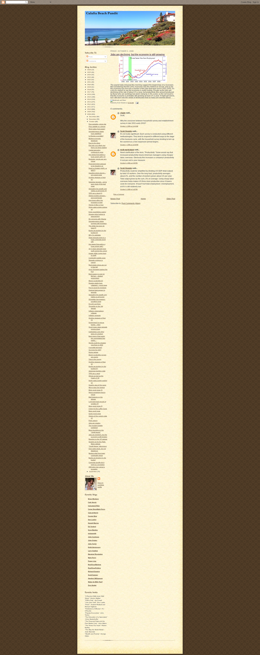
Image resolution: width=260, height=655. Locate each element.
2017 (89, 92)
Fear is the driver (94, 143)
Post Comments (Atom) (131, 203)
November (93, 119)
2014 (89, 99)
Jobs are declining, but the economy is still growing (137, 54)
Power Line (92, 561)
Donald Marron (93, 523)
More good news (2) (95, 406)
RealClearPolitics (94, 568)
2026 (89, 70)
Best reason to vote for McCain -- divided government (97, 276)
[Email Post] (136, 103)
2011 (89, 107)
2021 (89, 82)
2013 (89, 102)
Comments (92, 61)
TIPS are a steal (94, 373)
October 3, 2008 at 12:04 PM (129, 145)
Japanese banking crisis (97, 371)
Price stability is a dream (97, 126)
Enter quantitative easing (97, 212)
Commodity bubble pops (97, 258)
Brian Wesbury (93, 499)
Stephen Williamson (95, 578)
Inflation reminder (95, 315)
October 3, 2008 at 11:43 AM (129, 126)
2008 (89, 114)
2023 (89, 77)
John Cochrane (93, 537)
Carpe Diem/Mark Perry (96, 509)
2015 (89, 97)
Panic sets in (93, 420)
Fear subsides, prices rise (97, 124)
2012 (89, 104)
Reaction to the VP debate (98, 439)
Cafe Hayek (92, 502)
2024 (89, 74)
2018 (89, 89)
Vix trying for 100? (95, 350)
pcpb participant (127, 150)
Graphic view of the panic (97, 385)
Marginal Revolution (95, 554)
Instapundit (92, 533)
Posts (90, 57)
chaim (122, 113)
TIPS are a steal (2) (95, 193)
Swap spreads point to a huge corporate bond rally (97, 240)
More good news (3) (95, 390)
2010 (89, 109)
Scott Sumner (93, 575)
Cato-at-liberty (93, 513)
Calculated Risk (94, 506)
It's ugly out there (95, 304)
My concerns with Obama (97, 219)
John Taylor (92, 544)
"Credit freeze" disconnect (98, 446)
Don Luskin (92, 519)
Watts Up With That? (95, 582)
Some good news (95, 413)
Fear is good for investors (97, 287)
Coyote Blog (92, 516)
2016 (89, 94)
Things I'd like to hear (96, 205)
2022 (89, 79)
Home (143, 199)
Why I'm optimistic (95, 235)
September (93, 471)
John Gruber (92, 540)
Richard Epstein (94, 571)
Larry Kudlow (93, 551)
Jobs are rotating (94, 423)
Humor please (93, 352)
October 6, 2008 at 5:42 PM (129, 189)
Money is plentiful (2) (96, 281)
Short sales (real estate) (97, 129)
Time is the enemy (95, 359)
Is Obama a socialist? (96, 136)
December (93, 116)
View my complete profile (101, 485)
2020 (89, 84)
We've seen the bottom (97, 387)
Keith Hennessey (94, 547)
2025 (89, 72)
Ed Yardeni (92, 526)
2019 (89, 87)
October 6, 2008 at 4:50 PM (129, 163)
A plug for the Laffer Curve (98, 409)
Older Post (171, 199)
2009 (89, 111)
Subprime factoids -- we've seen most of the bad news (98, 184)
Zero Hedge (92, 585)
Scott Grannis (126, 131)
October (92, 121)
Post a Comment (118, 194)
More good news (94, 411)
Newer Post (115, 199)
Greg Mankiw (93, 530)
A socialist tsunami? (95, 347)
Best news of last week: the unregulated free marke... (97, 338)
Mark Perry (92, 557)
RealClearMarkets (94, 564)
